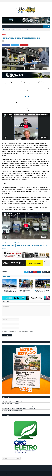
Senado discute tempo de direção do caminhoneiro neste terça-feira (21, 406)
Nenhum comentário (31, 41)
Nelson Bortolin (10, 41)
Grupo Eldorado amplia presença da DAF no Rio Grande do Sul (9, 291)
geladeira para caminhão (8, 245)
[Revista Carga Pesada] (26, 9)
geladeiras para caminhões (23, 245)
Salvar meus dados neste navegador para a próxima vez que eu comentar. (18, 331)
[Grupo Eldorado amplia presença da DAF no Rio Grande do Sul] (9, 284)
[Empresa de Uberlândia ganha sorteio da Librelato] (42, 284)
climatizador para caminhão (9, 243)
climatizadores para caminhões (26, 243)
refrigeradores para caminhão (39, 245)
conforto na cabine (40, 243)
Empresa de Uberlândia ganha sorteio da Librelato (42, 291)
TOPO (49, 473)
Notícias (4, 34)
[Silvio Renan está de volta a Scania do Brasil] (26, 284)
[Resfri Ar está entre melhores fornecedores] (26, 58)
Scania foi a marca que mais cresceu (14, 410)
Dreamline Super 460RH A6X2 (16, 401)
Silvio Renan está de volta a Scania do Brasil (25, 291)
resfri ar (4, 248)
